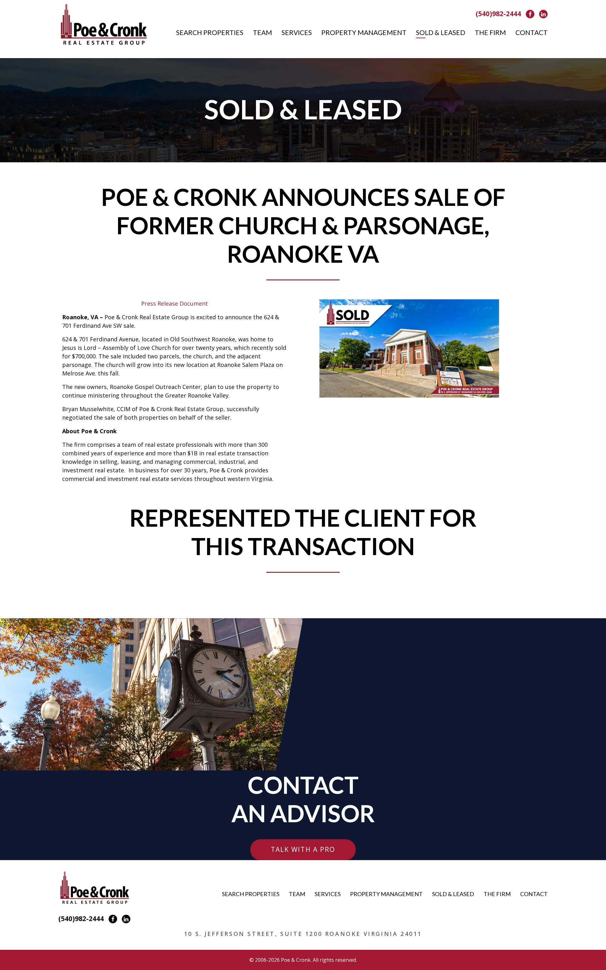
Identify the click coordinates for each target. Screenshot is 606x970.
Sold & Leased (440, 32)
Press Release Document (174, 303)
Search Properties (209, 32)
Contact (531, 32)
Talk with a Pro (303, 849)
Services (297, 32)
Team (262, 32)
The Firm (490, 32)
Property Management (364, 32)
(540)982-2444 (498, 13)
